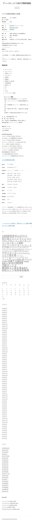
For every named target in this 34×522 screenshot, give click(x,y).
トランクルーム (23, 253)
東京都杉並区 (5, 470)
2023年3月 (4, 389)
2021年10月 (5, 422)
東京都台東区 (5, 458)
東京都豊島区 (5, 489)
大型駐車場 (18, 263)
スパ (13, 251)
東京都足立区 (5, 491)
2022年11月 (5, 397)
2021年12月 (5, 418)
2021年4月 (4, 434)
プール (26, 257)
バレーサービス (20, 255)
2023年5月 (4, 385)
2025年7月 (4, 334)
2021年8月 (4, 426)
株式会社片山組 (14, 27)
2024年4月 (4, 363)
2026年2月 (4, 320)
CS (28, 207)
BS (23, 207)
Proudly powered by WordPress (9, 519)
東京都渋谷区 (5, 477)
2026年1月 (4, 322)
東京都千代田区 (5, 456)
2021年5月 (4, 432)
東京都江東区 (5, 475)
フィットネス (19, 257)
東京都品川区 (5, 460)
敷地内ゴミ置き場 (11, 267)
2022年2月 (4, 414)
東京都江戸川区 (5, 473)
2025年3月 (4, 342)
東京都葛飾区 (5, 487)
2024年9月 (4, 353)
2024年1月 (4, 369)
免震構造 (5, 261)
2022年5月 (4, 408)
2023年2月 (4, 391)
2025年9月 (4, 330)
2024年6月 (4, 359)
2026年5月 (4, 314)
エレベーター (19, 209)
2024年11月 (5, 349)
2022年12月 (5, 395)
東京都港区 (10, 207)
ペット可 (9, 211)
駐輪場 (14, 213)
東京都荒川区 (5, 485)
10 (2, 290)
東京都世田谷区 (5, 448)
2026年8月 (4, 308)
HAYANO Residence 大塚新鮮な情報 (10, 509)
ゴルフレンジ (28, 249)
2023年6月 (4, 383)
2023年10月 (5, 375)
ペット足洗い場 (17, 259)
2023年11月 (5, 373)
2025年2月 (4, 344)
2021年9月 (4, 424)
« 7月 (3, 298)
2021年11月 (5, 420)
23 (28, 292)
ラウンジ (28, 259)
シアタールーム (6, 251)
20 (15, 292)
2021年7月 (4, 428)
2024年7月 (4, 357)
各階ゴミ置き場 (8, 263)
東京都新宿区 (5, 468)
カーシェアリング (15, 247)
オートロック (26, 209)
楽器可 (25, 267)
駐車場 (11, 213)
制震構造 (26, 261)
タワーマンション (21, 251)
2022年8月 (4, 403)
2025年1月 (4, 346)
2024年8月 (4, 355)
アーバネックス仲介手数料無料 (17, 3)
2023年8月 (4, 379)
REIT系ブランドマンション (17, 238)
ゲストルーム (6, 249)
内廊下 (11, 261)
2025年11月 (5, 326)
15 (24, 290)
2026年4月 (4, 316)
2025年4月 (4, 340)
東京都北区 (4, 454)
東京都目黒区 (5, 481)
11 (6, 290)
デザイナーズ (9, 252)
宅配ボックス (19, 211)
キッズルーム (24, 247)
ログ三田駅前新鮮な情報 (8, 160)
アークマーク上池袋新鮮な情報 (9, 505)
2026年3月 (4, 318)
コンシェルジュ (18, 249)
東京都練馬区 (5, 483)
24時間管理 (19, 207)
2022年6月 (4, 407)
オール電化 (5, 247)
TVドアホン (8, 240)
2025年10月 (5, 328)
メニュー (17, 7)
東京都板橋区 (5, 471)
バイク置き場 (9, 255)
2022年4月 (4, 410)
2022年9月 (4, 401)
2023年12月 (5, 371)
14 (19, 290)
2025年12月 (5, 324)
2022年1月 (4, 416)
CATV (26, 207)
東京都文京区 (5, 466)
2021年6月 (4, 430)
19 (11, 292)
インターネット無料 (10, 209)
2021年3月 (4, 436)
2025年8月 (4, 332)
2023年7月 (4, 381)
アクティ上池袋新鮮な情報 (8, 507)
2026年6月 (4, 312)
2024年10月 (5, 351)
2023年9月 (4, 377)
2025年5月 (4, 338)
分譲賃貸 (14, 211)
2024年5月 (4, 361)
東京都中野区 (5, 452)
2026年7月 (4, 310)
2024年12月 (5, 347)
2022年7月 (4, 405)
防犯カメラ (6, 213)
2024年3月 (4, 365)
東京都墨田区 (5, 462)
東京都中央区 (5, 450)
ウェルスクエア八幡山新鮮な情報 (10, 503)
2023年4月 (4, 387)
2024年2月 (4, 367)
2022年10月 (5, 399)
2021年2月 (4, 438)
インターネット (23, 240)
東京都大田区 (5, 464)
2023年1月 (4, 393)
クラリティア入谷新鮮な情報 (9, 501)
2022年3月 (4, 412)
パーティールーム (8, 257)
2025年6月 (4, 336)
